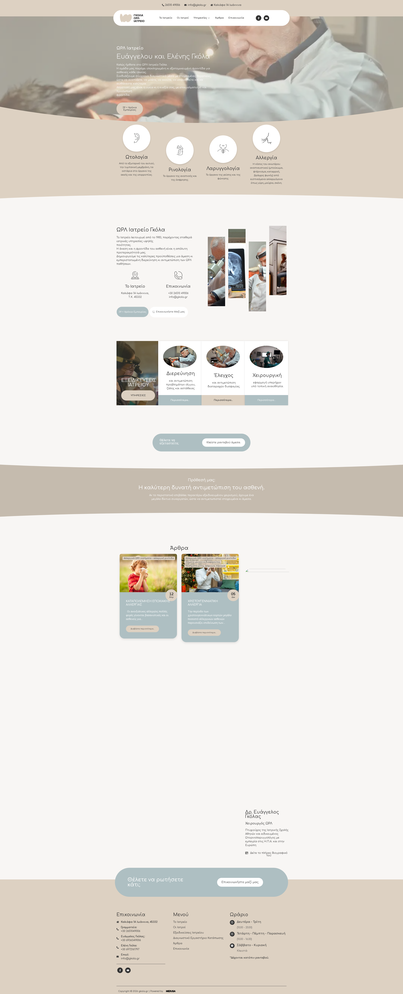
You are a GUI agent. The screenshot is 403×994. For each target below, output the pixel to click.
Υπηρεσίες (200, 18)
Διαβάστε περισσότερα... (142, 629)
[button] (168, 312)
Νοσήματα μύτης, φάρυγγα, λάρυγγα (205, 566)
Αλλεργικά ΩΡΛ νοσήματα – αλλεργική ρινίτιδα (149, 558)
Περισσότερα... (179, 400)
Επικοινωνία (236, 18)
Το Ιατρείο (165, 18)
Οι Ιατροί (183, 18)
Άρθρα (219, 18)
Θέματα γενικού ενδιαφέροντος (203, 562)
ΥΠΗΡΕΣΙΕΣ (138, 395)
